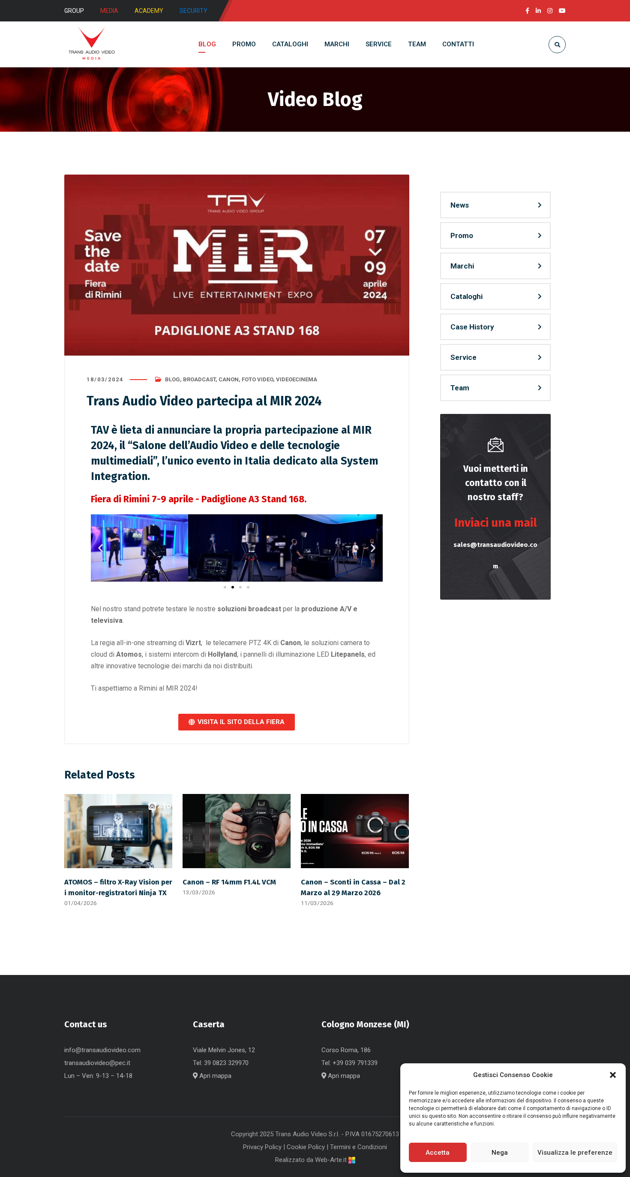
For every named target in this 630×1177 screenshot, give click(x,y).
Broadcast (199, 379)
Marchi (462, 266)
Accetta (438, 1152)
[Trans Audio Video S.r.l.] (91, 44)
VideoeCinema (296, 379)
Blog (172, 379)
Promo (461, 235)
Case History (472, 327)
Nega (500, 1152)
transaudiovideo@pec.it (97, 1063)
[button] (613, 1075)
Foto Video (257, 379)
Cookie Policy (306, 1147)
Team (459, 387)
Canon (229, 379)
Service (463, 357)
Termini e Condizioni (358, 1147)
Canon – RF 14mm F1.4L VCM (229, 882)
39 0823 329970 (226, 1063)
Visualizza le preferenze (574, 1152)
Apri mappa (214, 1076)
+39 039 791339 (355, 1063)
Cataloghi (466, 296)
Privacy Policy (262, 1147)
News (459, 205)
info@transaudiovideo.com (102, 1050)
